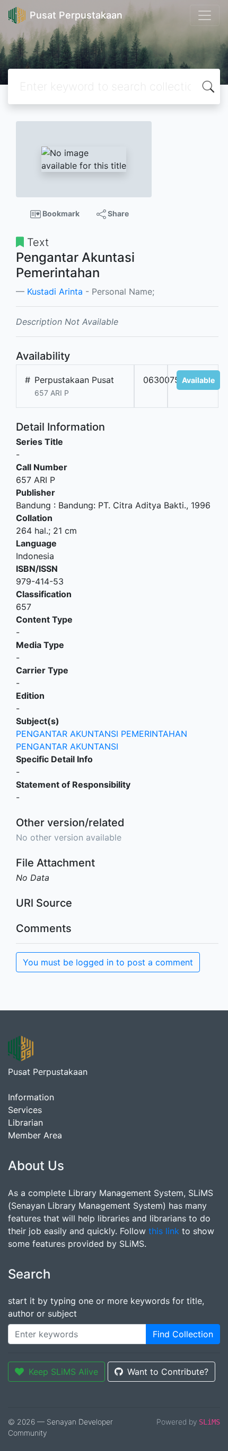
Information (31, 1097)
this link (163, 1231)
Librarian (25, 1122)
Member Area (35, 1135)
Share (117, 213)
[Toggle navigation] (205, 15)
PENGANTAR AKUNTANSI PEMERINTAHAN (101, 733)
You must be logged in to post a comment (108, 962)
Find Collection (183, 1334)
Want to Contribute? (167, 1371)
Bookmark (60, 213)
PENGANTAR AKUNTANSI (67, 746)
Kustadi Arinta (55, 291)
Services (25, 1110)
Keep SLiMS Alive (63, 1371)
